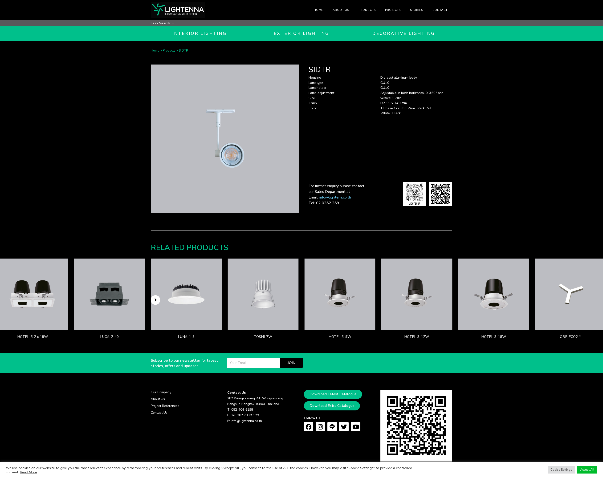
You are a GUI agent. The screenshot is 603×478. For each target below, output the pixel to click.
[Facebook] (308, 426)
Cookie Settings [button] (561, 470)
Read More (28, 472)
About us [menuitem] (341, 10)
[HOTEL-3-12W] (416, 293)
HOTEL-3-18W (493, 336)
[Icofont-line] (332, 426)
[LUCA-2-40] (109, 293)
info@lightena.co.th (335, 197)
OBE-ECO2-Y (570, 336)
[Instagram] (320, 426)
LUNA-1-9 (186, 336)
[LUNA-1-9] (186, 293)
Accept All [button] (587, 470)
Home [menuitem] (318, 10)
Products (169, 50)
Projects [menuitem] (393, 10)
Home (155, 50)
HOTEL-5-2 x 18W (32, 336)
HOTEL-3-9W (340, 336)
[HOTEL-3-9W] (340, 293)
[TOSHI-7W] (263, 293)
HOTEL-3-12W (416, 336)
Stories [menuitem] (416, 10)
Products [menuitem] (367, 10)
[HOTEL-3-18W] (493, 293)
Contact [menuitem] (440, 10)
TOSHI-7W (263, 336)
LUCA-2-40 (109, 336)
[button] (155, 300)
